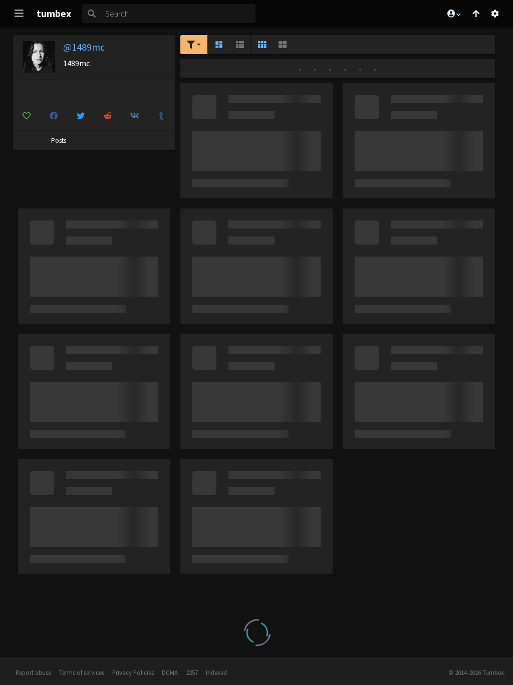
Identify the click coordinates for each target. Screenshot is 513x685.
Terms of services (81, 672)
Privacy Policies (133, 672)
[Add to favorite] (27, 115)
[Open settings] (495, 14)
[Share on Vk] (134, 115)
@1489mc (84, 47)
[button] (453, 14)
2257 (192, 672)
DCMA (170, 672)
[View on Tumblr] (161, 115)
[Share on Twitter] (80, 115)
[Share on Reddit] (107, 115)
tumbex (54, 13)
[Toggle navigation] (19, 13)
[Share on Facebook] (53, 115)
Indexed (216, 672)
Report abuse (33, 672)
